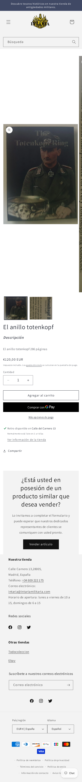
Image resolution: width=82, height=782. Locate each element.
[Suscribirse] (68, 685)
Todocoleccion (18, 652)
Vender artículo (41, 544)
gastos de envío (34, 365)
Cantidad (8, 372)
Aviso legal (59, 773)
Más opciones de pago (41, 417)
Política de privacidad (57, 760)
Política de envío (57, 766)
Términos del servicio (32, 766)
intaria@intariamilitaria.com (29, 592)
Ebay (11, 660)
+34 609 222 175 (33, 580)
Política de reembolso (29, 760)
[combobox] (41, 42)
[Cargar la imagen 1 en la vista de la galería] (15, 308)
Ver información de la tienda (26, 440)
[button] (8, 22)
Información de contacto (35, 773)
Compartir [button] (15, 451)
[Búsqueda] (74, 42)
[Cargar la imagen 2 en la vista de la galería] (41, 308)
